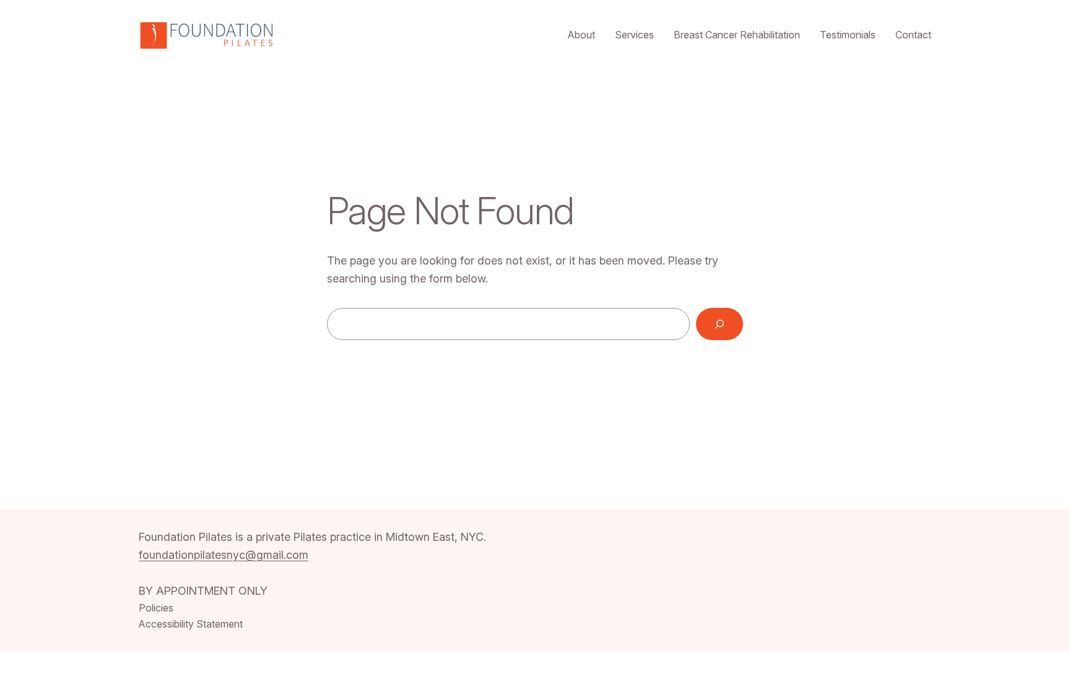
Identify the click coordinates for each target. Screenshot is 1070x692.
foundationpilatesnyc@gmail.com (223, 554)
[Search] (719, 324)
